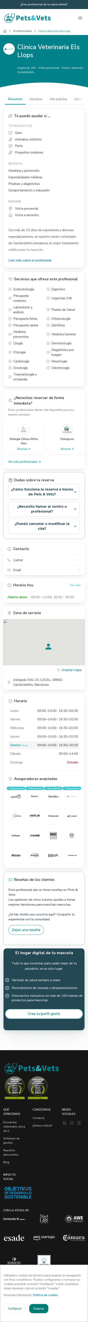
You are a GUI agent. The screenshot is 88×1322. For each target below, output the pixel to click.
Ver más (75, 585)
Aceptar (38, 1309)
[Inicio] (5, 31)
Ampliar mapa (71, 670)
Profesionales (22, 31)
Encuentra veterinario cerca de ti (14, 1126)
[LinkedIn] (64, 1123)
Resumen (15, 99)
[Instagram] (71, 1123)
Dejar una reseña (26, 930)
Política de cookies (45, 1295)
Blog (6, 1162)
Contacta (38, 1118)
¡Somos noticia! (42, 1126)
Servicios (36, 99)
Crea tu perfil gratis (44, 1014)
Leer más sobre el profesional (30, 260)
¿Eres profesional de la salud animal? (44, 4)
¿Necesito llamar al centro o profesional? (42, 509)
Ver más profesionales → (24, 462)
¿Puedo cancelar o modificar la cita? (42, 526)
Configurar (15, 1309)
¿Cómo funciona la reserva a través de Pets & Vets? (42, 491)
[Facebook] (78, 1123)
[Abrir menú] (80, 18)
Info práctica (58, 99)
